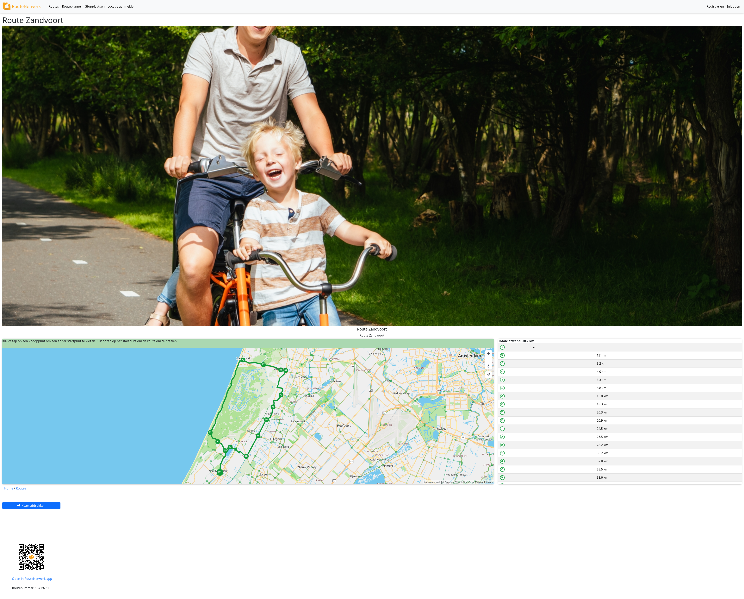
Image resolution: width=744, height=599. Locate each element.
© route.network (432, 482)
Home (8, 488)
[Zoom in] (488, 353)
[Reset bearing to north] (488, 366)
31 (502, 388)
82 (502, 420)
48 (502, 461)
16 (502, 445)
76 (502, 436)
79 (502, 396)
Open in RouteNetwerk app (32, 579)
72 (502, 428)
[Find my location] (488, 374)
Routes (21, 488)
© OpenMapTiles (451, 482)
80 (502, 355)
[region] (248, 416)
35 (502, 371)
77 (502, 404)
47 (502, 363)
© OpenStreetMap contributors (477, 482)
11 (502, 453)
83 (502, 412)
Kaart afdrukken (34, 505)
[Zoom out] (488, 360)
